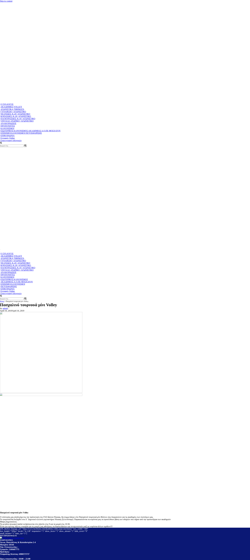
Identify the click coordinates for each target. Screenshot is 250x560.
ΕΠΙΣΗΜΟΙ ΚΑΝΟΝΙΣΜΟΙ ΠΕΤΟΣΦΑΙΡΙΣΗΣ (21, 133)
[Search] (25, 145)
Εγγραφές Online (8, 138)
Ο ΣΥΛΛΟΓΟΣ (7, 104)
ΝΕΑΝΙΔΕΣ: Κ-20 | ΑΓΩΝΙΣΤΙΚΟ (15, 114)
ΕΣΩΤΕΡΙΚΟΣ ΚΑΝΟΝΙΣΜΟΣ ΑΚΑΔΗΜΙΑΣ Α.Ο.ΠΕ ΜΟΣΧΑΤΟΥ (31, 131)
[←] (50, 102)
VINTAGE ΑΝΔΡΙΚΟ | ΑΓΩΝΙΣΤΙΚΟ (17, 121)
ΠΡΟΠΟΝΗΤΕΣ (8, 126)
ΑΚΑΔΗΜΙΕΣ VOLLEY (11, 107)
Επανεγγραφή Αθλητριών (11, 140)
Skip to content (6, 1)
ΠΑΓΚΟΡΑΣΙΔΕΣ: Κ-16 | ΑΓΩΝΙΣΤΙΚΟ (18, 119)
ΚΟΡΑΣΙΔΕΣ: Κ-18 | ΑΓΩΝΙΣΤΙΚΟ (16, 116)
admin (5, 308)
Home (2, 301)
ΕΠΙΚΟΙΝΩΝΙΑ (8, 135)
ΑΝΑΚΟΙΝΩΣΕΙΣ (8, 123)
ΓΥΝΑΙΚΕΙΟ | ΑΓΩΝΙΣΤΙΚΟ (13, 111)
